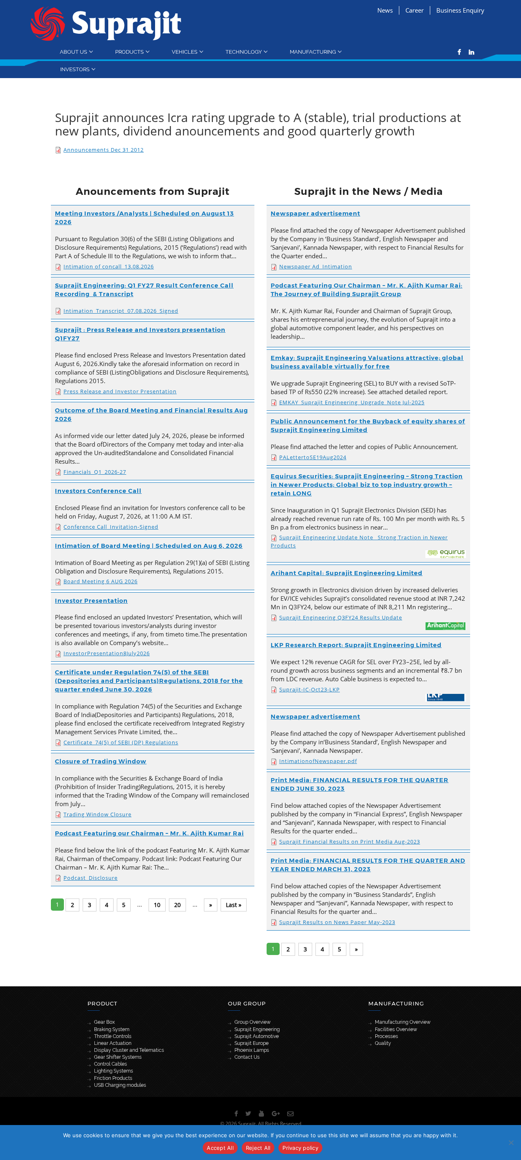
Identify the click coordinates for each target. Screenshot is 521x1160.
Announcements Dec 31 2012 (103, 149)
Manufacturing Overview (403, 1022)
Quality (383, 1043)
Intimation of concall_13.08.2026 (108, 266)
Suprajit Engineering (257, 1029)
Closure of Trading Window (101, 761)
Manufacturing (313, 51)
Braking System (111, 1029)
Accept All (220, 1148)
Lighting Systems (113, 1071)
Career (414, 10)
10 (157, 905)
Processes (386, 1036)
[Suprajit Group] (106, 23)
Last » (233, 905)
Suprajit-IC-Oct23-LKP (309, 689)
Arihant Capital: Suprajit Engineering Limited (346, 573)
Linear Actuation (112, 1043)
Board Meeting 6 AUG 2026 (100, 581)
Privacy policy (300, 1148)
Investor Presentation (91, 600)
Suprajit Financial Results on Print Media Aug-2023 (349, 841)
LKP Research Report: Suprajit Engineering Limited (356, 645)
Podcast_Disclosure (90, 877)
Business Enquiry (460, 10)
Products (129, 51)
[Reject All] (511, 1142)
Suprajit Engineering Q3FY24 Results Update (340, 617)
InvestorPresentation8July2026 (106, 653)
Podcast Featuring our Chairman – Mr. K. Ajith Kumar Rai (149, 833)
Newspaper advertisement (315, 213)
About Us (73, 51)
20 (177, 905)
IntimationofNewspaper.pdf (318, 761)
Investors (75, 69)
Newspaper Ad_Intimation (315, 266)
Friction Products (113, 1078)
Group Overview (252, 1022)
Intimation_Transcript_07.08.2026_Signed (120, 310)
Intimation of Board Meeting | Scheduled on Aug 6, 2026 (149, 545)
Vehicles (184, 51)
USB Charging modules (120, 1085)
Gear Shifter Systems (118, 1057)
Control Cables (110, 1064)
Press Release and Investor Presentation (120, 391)
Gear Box (104, 1022)
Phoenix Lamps (251, 1050)
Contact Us (247, 1057)
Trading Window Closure (97, 814)
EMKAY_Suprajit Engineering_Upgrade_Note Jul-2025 (352, 402)
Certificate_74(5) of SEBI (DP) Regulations (120, 742)
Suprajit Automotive (256, 1036)
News (385, 10)
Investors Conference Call (98, 491)
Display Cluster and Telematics (129, 1050)
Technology (243, 51)
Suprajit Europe (251, 1043)
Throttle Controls (112, 1036)
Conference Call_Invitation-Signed (110, 526)
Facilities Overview (396, 1029)
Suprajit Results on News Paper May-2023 (337, 922)
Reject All (258, 1148)
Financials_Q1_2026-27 (94, 471)
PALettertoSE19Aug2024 (312, 457)
